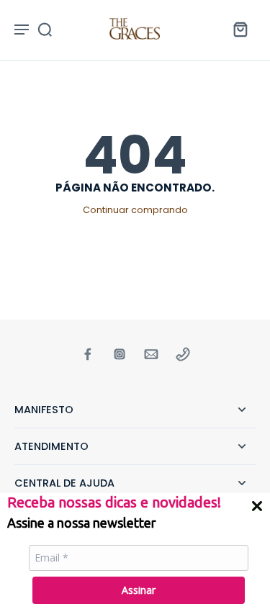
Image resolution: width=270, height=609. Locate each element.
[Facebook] (88, 354)
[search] (44, 28)
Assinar (139, 590)
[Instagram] (119, 354)
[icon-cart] (240, 28)
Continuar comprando (135, 210)
